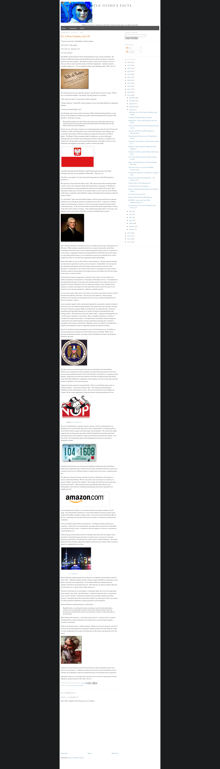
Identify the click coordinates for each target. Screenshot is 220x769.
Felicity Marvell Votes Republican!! (140, 183)
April (131, 220)
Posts (129, 48)
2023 (129, 71)
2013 (129, 236)
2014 (129, 233)
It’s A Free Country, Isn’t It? (137, 194)
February (132, 226)
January (131, 229)
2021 (129, 77)
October (131, 104)
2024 (129, 68)
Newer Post (64, 753)
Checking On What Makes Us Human (140, 117)
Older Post (115, 753)
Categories (73, 28)
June (130, 214)
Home (64, 28)
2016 (129, 92)
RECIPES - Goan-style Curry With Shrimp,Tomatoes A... (139, 201)
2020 (129, 80)
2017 (129, 89)
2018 (129, 86)
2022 (129, 74)
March (131, 223)
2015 (129, 95)
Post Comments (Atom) (76, 758)
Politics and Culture (75, 685)
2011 (129, 242)
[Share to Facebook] (94, 683)
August (131, 110)
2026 (129, 62)
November (132, 101)
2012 (129, 239)
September (132, 107)
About (82, 28)
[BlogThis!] (89, 683)
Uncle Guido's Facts (110, 5)
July (130, 211)
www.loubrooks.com (76, 422)
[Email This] (87, 683)
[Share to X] (92, 683)
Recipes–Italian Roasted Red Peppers (140, 197)
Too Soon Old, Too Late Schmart (139, 186)
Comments (131, 52)
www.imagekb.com (73, 573)
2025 (129, 65)
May (130, 217)
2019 (129, 83)
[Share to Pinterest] (96, 683)
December (132, 98)
